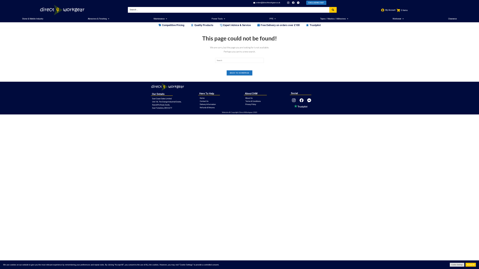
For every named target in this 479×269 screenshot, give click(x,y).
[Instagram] (288, 2)
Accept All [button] (470, 265)
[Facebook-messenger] (298, 2)
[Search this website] (239, 60)
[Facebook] (293, 2)
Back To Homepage (239, 73)
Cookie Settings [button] (457, 265)
